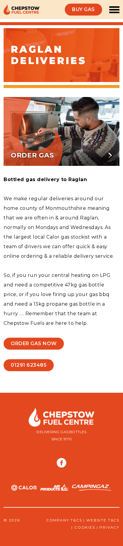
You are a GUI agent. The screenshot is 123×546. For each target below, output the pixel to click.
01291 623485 (29, 365)
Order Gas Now (34, 343)
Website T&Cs (102, 520)
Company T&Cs (64, 520)
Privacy (109, 527)
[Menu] (112, 9)
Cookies (84, 527)
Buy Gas (83, 9)
